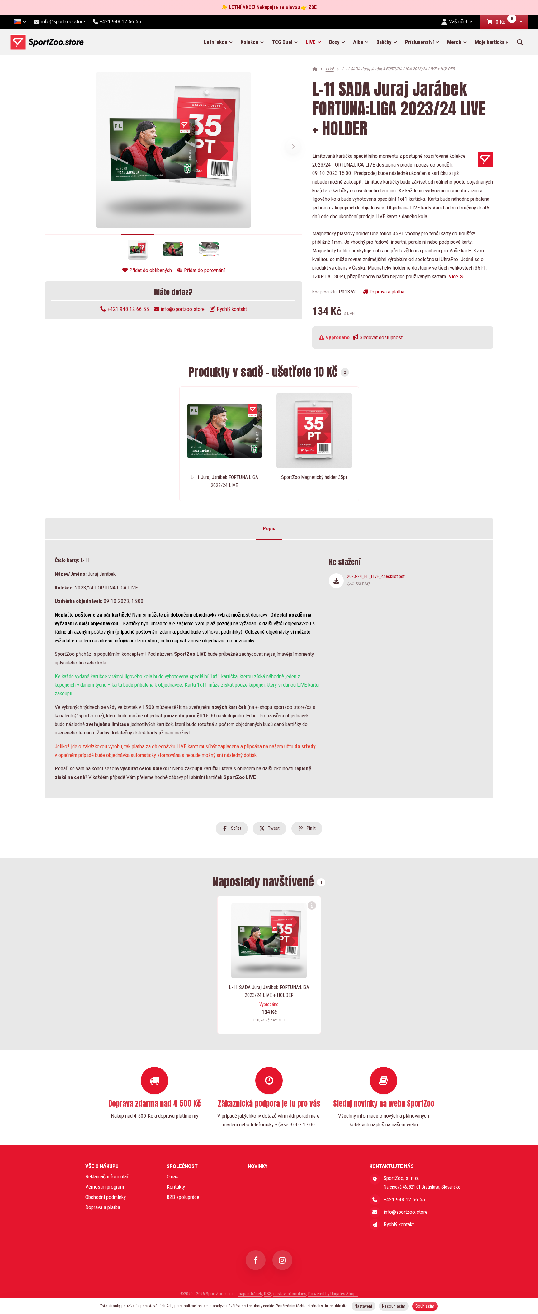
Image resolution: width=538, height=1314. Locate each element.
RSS (267, 1294)
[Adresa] (375, 1179)
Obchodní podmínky (105, 1197)
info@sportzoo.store (183, 309)
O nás (172, 1176)
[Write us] (375, 1224)
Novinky (257, 1166)
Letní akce (215, 42)
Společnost (182, 1166)
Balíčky (384, 42)
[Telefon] (375, 1199)
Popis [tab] (269, 529)
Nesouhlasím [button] (393, 1306)
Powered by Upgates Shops (333, 1294)
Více (453, 276)
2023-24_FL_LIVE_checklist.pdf (376, 580)
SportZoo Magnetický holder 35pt (314, 477)
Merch (454, 42)
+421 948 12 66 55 (128, 309)
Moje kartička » (491, 42)
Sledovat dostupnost (381, 337)
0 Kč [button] (505, 22)
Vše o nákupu (102, 1166)
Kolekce (249, 42)
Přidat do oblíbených (150, 270)
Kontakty (176, 1187)
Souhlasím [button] (424, 1306)
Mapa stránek (250, 1294)
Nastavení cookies (289, 1294)
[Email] (375, 1212)
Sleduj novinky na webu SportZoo (383, 1103)
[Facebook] (256, 1260)
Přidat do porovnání (204, 270)
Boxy (334, 42)
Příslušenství (419, 42)
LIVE (315, 44)
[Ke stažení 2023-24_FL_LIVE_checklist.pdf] (336, 580)
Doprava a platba (387, 292)
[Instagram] (282, 1260)
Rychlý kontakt (232, 309)
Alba (358, 42)
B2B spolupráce (183, 1197)
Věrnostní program (104, 1187)
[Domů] (47, 42)
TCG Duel (282, 42)
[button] (521, 22)
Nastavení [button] (363, 1306)
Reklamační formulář (106, 1176)
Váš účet (458, 21)
